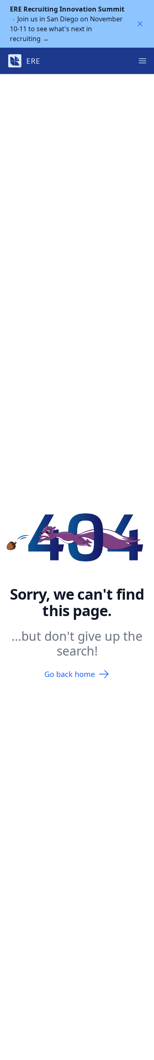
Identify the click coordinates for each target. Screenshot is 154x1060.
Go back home (69, 674)
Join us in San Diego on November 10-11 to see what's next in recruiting (67, 24)
